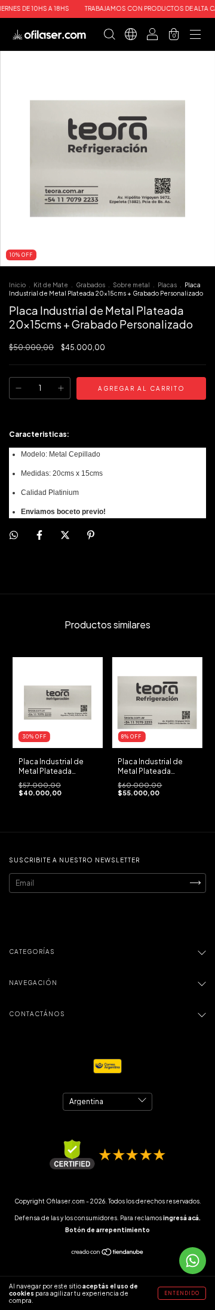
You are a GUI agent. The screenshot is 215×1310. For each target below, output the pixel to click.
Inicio (17, 284)
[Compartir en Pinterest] (91, 535)
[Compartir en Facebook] (40, 535)
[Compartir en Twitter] (65, 535)
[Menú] (195, 36)
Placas (168, 284)
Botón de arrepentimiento (107, 1229)
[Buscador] (109, 36)
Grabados (91, 284)
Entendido (181, 1293)
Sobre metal (131, 284)
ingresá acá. (182, 1217)
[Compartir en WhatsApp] (14, 535)
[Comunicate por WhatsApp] (192, 1260)
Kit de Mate (50, 284)
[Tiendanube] (107, 1253)
